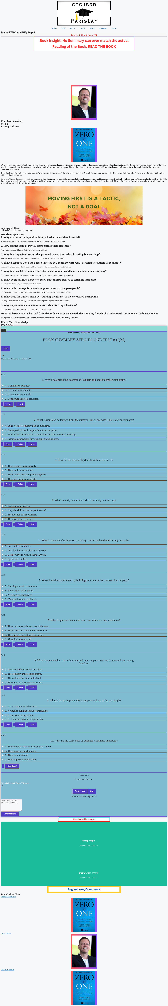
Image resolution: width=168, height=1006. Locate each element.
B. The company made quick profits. (23, 673)
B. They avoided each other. (19, 470)
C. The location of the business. (21, 514)
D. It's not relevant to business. (20, 599)
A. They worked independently (20, 465)
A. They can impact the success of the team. (27, 626)
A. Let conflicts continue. (18, 546)
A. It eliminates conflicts (17, 385)
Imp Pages (102, 28)
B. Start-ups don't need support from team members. (31, 430)
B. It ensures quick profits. (18, 390)
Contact (114, 28)
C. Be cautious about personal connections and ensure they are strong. (40, 434)
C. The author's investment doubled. (23, 678)
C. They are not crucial (16, 755)
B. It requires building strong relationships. (26, 710)
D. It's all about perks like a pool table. (24, 719)
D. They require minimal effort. (21, 759)
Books (92, 28)
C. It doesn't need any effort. (19, 715)
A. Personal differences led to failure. (24, 669)
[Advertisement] (84, 68)
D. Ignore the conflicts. (16, 559)
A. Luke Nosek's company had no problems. (27, 425)
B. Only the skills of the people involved (25, 510)
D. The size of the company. (19, 519)
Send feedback (10, 814)
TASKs (82, 28)
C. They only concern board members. (24, 634)
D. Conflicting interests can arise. (22, 398)
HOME (54, 28)
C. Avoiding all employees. (18, 594)
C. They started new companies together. (25, 474)
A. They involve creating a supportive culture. (28, 746)
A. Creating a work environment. (21, 586)
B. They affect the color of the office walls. (27, 630)
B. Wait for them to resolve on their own (25, 550)
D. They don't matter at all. (18, 639)
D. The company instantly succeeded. (24, 682)
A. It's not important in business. (21, 706)
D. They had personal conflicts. (21, 478)
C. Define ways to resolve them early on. (25, 554)
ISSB (63, 28)
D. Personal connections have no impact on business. (32, 438)
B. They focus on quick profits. (20, 750)
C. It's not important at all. (18, 394)
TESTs (72, 28)
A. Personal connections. (17, 505)
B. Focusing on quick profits (19, 590)
